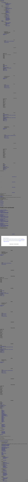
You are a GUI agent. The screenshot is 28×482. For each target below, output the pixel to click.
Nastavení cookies (23, 239)
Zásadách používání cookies (6, 241)
